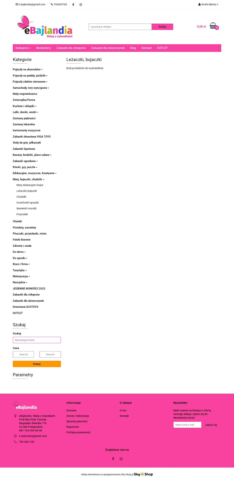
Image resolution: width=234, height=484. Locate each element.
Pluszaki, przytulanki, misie (29, 233)
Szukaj (37, 364)
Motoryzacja (21, 276)
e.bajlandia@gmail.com (33, 436)
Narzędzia (19, 282)
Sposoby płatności (77, 421)
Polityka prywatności (78, 432)
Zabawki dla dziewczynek (108, 48)
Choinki (17, 221)
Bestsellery (43, 48)
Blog (133, 48)
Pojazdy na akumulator (27, 69)
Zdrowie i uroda (22, 245)
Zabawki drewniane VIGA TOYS (32, 136)
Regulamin (72, 426)
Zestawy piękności (24, 118)
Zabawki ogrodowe (24, 161)
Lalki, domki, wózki (25, 112)
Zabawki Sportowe (24, 148)
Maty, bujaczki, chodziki (28, 179)
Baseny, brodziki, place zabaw (31, 155)
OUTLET (162, 48)
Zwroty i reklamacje (77, 415)
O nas (123, 410)
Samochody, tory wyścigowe (30, 87)
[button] (73, 403)
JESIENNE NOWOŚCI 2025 (29, 288)
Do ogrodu (19, 258)
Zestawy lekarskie (24, 124)
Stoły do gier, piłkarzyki (27, 142)
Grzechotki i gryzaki (27, 202)
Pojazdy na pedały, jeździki (29, 75)
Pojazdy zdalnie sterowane (29, 81)
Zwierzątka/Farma (24, 100)
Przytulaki (22, 214)
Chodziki (21, 196)
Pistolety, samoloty (24, 227)
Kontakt (146, 48)
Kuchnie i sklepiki (24, 106)
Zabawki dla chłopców (71, 48)
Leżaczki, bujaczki (26, 190)
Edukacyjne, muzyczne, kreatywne (34, 173)
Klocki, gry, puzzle (24, 167)
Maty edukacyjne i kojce (29, 185)
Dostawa (71, 410)
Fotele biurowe (22, 239)
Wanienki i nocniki (26, 208)
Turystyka (19, 270)
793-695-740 (26, 441)
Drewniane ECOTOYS (25, 306)
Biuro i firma (21, 264)
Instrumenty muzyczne (26, 130)
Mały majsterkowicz (25, 94)
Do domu (18, 252)
